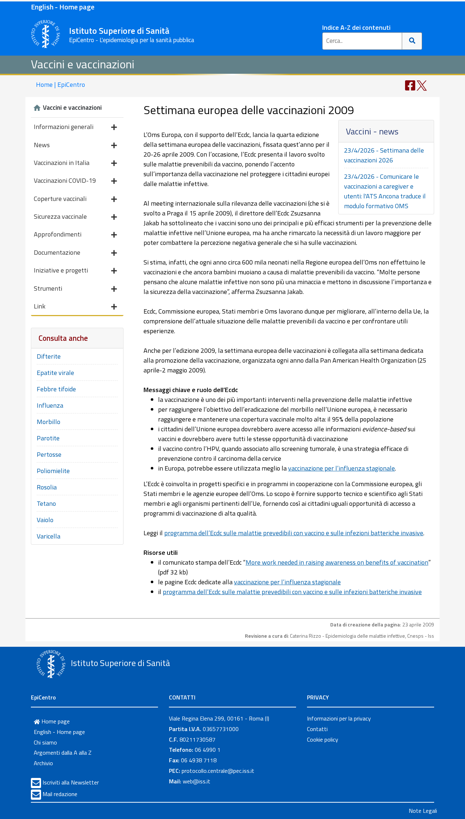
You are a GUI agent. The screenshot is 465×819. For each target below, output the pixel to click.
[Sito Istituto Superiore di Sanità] (50, 663)
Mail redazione (60, 794)
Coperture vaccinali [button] (60, 198)
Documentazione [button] (57, 252)
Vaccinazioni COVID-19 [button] (65, 180)
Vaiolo (45, 520)
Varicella (48, 536)
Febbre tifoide (56, 389)
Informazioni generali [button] (63, 127)
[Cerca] (412, 41)
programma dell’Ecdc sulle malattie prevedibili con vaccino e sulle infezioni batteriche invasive (293, 533)
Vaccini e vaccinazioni (82, 64)
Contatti (317, 729)
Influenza (50, 405)
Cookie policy (322, 739)
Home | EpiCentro (60, 84)
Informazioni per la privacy (339, 718)
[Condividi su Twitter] (422, 85)
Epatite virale (55, 373)
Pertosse (49, 454)
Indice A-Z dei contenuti (356, 27)
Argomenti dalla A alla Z (63, 752)
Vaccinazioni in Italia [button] (61, 163)
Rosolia (47, 487)
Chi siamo (45, 742)
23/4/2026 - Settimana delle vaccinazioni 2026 (384, 155)
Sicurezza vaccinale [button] (60, 216)
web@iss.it (196, 781)
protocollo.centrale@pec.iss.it (218, 770)
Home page (55, 721)
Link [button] (39, 306)
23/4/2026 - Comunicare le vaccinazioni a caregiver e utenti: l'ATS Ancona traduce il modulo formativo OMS (385, 191)
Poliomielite (53, 471)
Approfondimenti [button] (57, 234)
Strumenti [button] (48, 288)
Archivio (43, 763)
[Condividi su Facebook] (410, 85)
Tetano (46, 503)
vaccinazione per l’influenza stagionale (341, 468)
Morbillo (48, 422)
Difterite (49, 356)
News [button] (42, 145)
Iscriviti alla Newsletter (71, 782)
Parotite (48, 438)
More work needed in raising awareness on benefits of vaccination (337, 562)
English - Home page (62, 6)
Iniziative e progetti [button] (61, 270)
